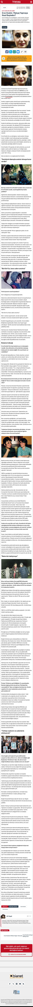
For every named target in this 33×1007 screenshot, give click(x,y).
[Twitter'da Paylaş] (10, 51)
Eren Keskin (8, 96)
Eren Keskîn (5, 909)
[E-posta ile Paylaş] (25, 51)
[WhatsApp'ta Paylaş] (14, 51)
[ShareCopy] (21, 51)
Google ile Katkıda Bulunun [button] (18, 954)
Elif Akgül (9, 916)
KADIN (4, 7)
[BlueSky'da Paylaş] (18, 51)
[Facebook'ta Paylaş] (7, 51)
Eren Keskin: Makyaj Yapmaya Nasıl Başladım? (15, 14)
